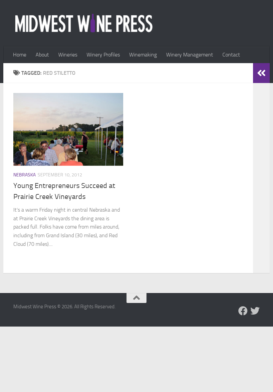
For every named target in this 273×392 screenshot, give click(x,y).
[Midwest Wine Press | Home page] (83, 23)
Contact (231, 54)
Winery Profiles (103, 54)
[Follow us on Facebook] (243, 311)
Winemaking (143, 54)
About (42, 54)
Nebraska (24, 175)
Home (19, 54)
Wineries (67, 54)
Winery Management (189, 54)
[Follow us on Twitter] (255, 311)
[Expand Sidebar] (261, 73)
